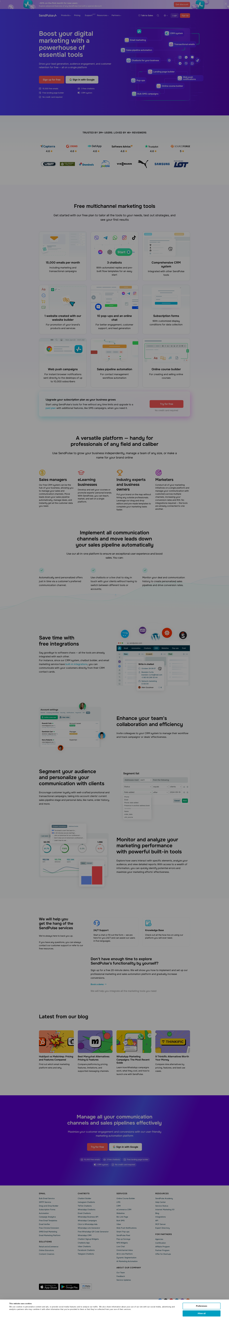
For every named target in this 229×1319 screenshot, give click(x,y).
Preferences (201, 1306)
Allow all (202, 1313)
